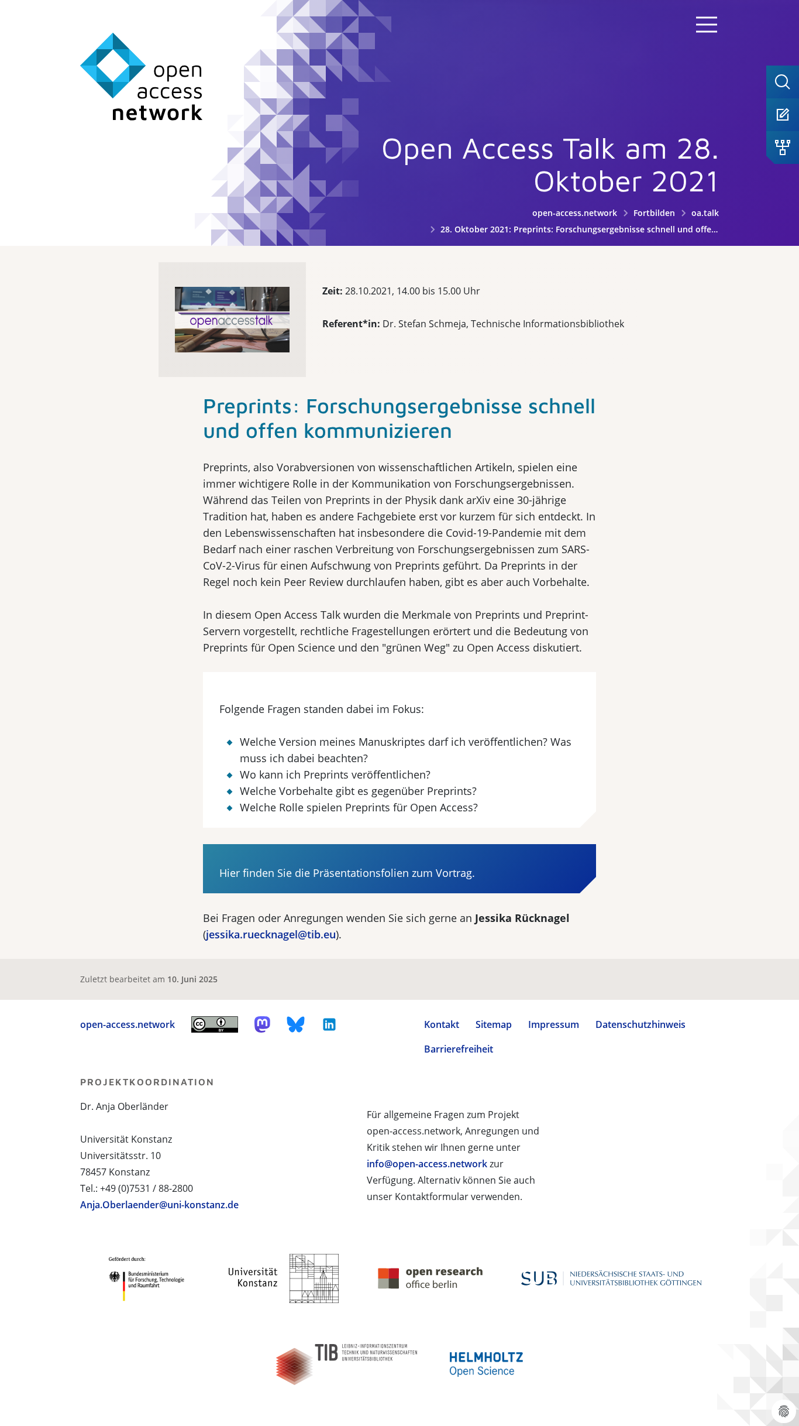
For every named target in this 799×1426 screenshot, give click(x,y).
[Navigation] (706, 24)
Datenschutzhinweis (640, 1024)
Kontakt (441, 1024)
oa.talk (705, 212)
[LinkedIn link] (329, 1024)
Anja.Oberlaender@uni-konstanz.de (159, 1204)
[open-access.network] (141, 77)
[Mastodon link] (262, 1024)
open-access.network (574, 212)
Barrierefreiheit (458, 1049)
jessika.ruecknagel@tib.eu (271, 934)
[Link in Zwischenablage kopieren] (186, 401)
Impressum (553, 1024)
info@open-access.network (427, 1163)
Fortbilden (654, 212)
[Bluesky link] (296, 1024)
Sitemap (494, 1024)
